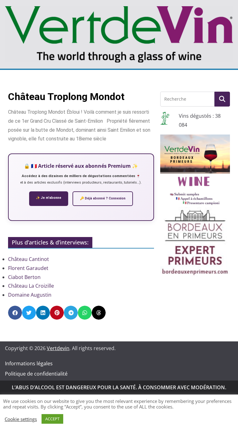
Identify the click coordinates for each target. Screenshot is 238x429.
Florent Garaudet (28, 268)
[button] (15, 313)
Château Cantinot (28, 259)
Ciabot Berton (24, 277)
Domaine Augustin (29, 294)
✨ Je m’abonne (48, 198)
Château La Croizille (31, 285)
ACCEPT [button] (52, 419)
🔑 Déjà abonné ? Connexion (103, 198)
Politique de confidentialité (36, 373)
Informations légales (29, 363)
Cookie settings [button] (21, 419)
